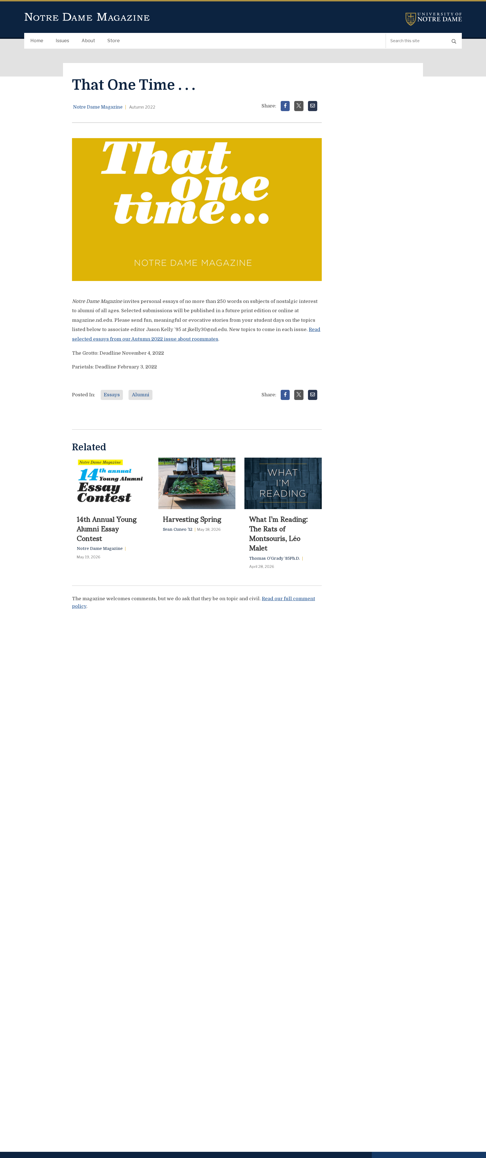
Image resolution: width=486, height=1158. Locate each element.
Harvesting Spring (192, 518)
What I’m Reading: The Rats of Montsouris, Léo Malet (278, 533)
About (88, 40)
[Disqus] (197, 685)
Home (36, 40)
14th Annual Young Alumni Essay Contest (106, 528)
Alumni (140, 394)
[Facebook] (285, 106)
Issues (62, 40)
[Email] (312, 106)
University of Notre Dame (434, 19)
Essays (112, 394)
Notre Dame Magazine (87, 17)
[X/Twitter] (298, 106)
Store (113, 40)
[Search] (454, 41)
